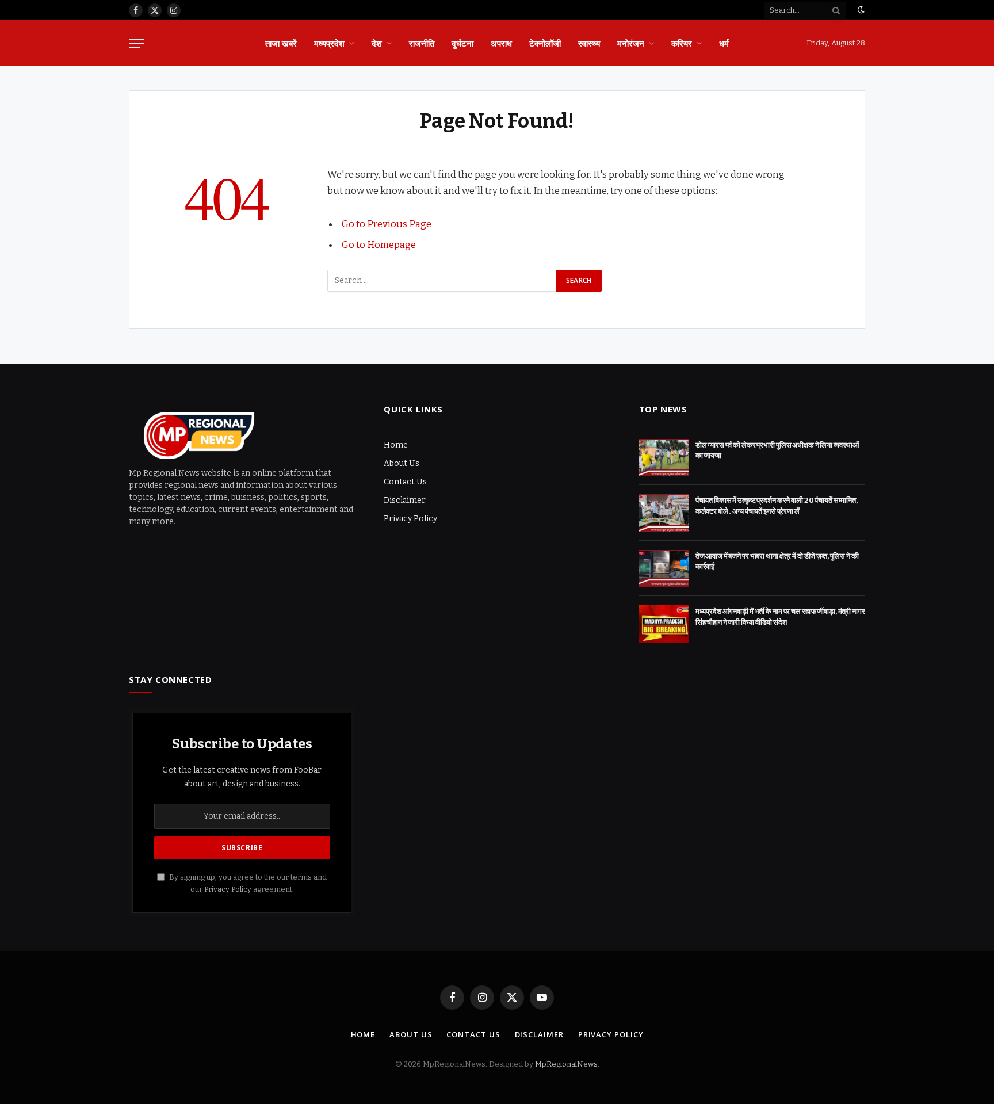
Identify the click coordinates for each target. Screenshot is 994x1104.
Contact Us (405, 482)
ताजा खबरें (281, 43)
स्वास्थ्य (589, 43)
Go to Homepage (379, 244)
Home (396, 445)
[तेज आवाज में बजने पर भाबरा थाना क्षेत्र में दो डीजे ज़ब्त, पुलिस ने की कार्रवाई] (664, 568)
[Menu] (136, 43)
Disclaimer (405, 500)
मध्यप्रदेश (329, 43)
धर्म (724, 43)
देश (377, 43)
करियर (681, 43)
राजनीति (421, 43)
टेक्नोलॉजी (545, 43)
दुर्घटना (462, 43)
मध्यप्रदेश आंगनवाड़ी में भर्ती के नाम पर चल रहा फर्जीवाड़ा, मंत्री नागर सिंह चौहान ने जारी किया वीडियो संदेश (780, 617)
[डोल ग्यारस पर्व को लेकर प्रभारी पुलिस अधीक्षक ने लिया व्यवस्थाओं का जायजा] (664, 457)
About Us (401, 463)
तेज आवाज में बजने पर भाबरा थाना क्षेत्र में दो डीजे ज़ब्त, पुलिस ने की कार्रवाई (777, 561)
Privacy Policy (410, 519)
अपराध (501, 43)
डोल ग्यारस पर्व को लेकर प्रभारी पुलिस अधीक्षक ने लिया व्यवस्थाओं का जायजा (777, 450)
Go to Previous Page (386, 224)
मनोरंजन (630, 43)
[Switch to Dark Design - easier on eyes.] (860, 10)
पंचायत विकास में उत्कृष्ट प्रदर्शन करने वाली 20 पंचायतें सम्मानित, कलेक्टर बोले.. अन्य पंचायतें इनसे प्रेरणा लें (776, 505)
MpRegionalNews (566, 1064)
